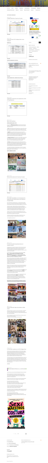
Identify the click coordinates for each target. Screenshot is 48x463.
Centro (12, 8)
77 (18, 433)
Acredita (16, 8)
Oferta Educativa (27, 8)
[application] (16, 413)
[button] (16, 412)
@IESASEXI (30, 52)
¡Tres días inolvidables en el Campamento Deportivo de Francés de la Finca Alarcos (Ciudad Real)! (16, 199)
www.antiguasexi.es (10, 441)
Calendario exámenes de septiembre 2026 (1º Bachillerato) (33, 78)
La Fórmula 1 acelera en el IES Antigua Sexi (16, 349)
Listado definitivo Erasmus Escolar (14, 18)
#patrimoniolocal (37, 49)
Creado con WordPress (10, 461)
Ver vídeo (8, 363)
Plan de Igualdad (33, 8)
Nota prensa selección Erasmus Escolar (16, 177)
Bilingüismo (38, 8)
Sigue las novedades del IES (33, 63)
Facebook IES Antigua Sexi (33, 59)
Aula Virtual (21, 8)
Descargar (8, 34)
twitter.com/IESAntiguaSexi (12, 443)
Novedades (8, 8)
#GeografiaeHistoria (31, 49)
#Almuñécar (30, 48)
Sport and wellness (11, 121)
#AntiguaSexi (34, 48)
